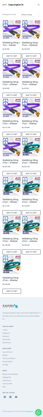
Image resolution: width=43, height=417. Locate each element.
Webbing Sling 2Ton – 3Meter (10, 239)
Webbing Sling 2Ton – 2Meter (30, 200)
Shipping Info (7, 377)
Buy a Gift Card (7, 352)
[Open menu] (38, 4)
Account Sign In (8, 361)
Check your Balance (9, 358)
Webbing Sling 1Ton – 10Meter (30, 43)
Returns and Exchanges (10, 374)
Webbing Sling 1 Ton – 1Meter (11, 43)
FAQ (4, 387)
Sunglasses (6, 333)
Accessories (6, 339)
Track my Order (7, 384)
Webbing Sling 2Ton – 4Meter (30, 239)
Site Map (5, 365)
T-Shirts (5, 330)
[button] (38, 412)
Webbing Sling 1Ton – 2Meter (10, 83)
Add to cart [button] (11, 56)
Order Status (7, 380)
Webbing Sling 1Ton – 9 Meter (10, 161)
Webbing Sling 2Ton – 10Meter (30, 161)
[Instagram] (10, 397)
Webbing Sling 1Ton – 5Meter (10, 122)
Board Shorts (7, 343)
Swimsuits (6, 336)
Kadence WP (29, 411)
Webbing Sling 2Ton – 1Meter (10, 200)
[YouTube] (16, 397)
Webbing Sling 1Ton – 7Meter (30, 122)
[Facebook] (5, 397)
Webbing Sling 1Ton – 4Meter (30, 83)
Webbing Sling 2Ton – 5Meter (10, 279)
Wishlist (5, 355)
